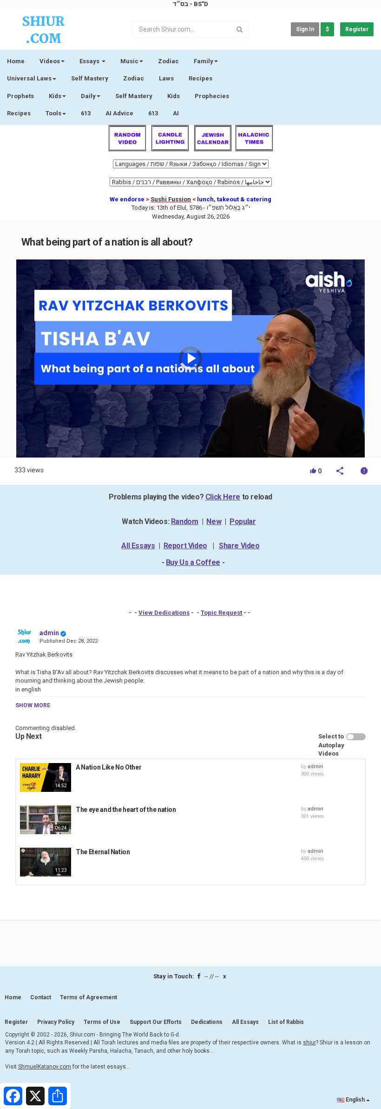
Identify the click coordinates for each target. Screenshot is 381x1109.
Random (184, 521)
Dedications (207, 1022)
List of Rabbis (286, 1022)
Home (16, 61)
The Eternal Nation (103, 852)
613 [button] (153, 113)
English (355, 1099)
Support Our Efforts (156, 1022)
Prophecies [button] (212, 96)
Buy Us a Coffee (193, 562)
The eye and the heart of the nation (126, 809)
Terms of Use (102, 1022)
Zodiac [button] (168, 61)
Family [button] (203, 61)
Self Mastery (89, 78)
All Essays (138, 545)
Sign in (305, 29)
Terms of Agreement (88, 997)
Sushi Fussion (171, 199)
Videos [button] (49, 61)
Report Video (185, 545)
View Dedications (164, 612)
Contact (40, 997)
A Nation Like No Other (108, 767)
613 (86, 113)
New (213, 521)
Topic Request (221, 612)
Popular (243, 521)
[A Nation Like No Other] (45, 777)
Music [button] (129, 61)
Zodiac (133, 78)
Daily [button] (88, 96)
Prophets (20, 96)
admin (49, 633)
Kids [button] (55, 96)
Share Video (239, 545)
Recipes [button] (19, 113)
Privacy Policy (55, 1022)
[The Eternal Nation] (45, 862)
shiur (309, 1042)
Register (356, 29)
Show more (32, 705)
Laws (166, 78)
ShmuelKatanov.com (44, 1066)
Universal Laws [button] (29, 78)
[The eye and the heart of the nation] (45, 819)
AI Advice (119, 113)
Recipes (200, 78)
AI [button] (176, 113)
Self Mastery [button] (133, 96)
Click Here (222, 496)
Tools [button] (53, 113)
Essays (90, 61)
